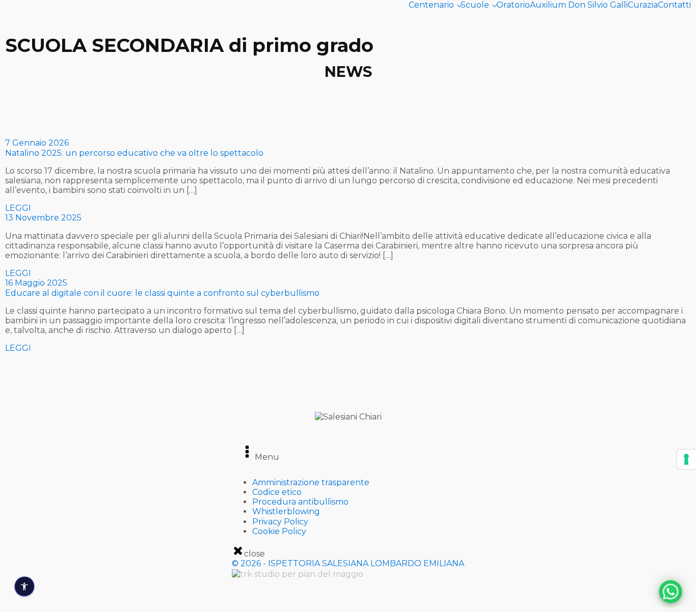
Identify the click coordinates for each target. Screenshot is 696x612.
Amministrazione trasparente (310, 482)
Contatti (674, 5)
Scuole (475, 5)
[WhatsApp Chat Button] (670, 591)
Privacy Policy (280, 521)
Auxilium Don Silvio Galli (579, 5)
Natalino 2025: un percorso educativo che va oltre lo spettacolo (134, 153)
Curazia (643, 5)
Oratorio (513, 5)
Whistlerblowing (286, 511)
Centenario (431, 5)
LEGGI (18, 208)
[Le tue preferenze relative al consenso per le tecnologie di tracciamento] (686, 459)
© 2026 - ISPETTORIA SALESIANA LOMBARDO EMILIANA (348, 563)
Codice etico (277, 492)
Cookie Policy (279, 531)
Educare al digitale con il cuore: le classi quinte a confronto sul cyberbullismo (162, 293)
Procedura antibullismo (300, 502)
